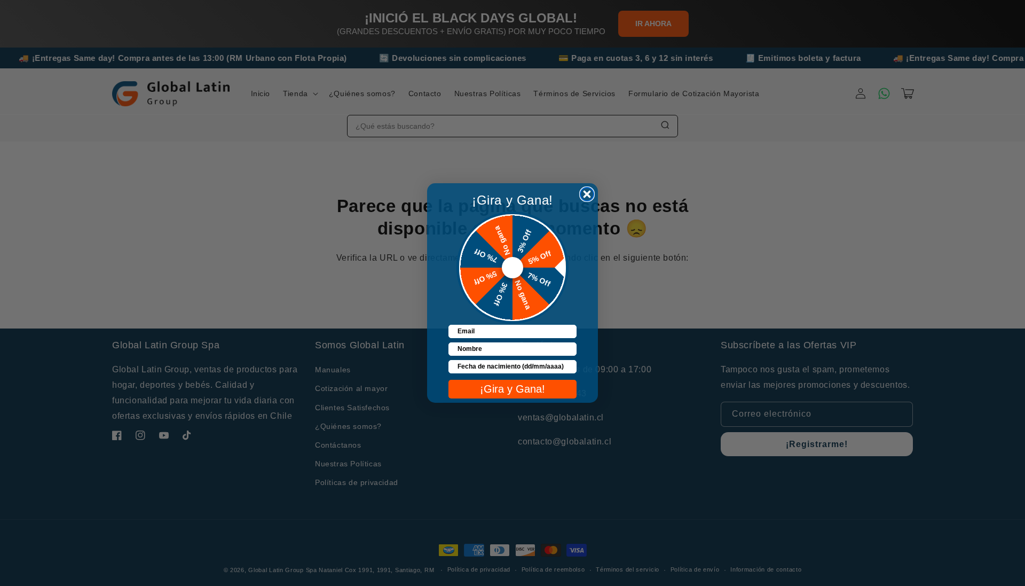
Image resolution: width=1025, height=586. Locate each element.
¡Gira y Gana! (512, 389)
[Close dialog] (587, 194)
